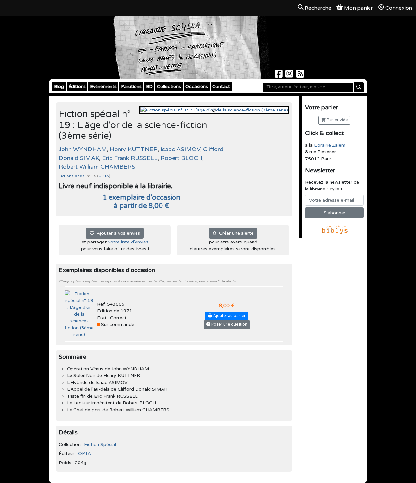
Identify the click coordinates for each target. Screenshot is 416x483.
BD (149, 86)
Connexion (398, 8)
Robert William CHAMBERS (97, 166)
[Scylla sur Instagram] (290, 75)
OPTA (103, 176)
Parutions (131, 86)
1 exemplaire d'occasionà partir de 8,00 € (141, 201)
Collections (169, 86)
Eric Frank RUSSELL (130, 158)
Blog (59, 86)
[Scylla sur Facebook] (279, 75)
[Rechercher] (359, 87)
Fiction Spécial (73, 176)
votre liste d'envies (128, 242)
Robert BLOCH (181, 158)
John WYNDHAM (83, 149)
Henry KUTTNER (134, 149)
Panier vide (337, 120)
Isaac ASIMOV (180, 149)
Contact (221, 86)
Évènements (103, 86)
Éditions (77, 86)
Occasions (196, 86)
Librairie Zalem (329, 145)
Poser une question (228, 324)
